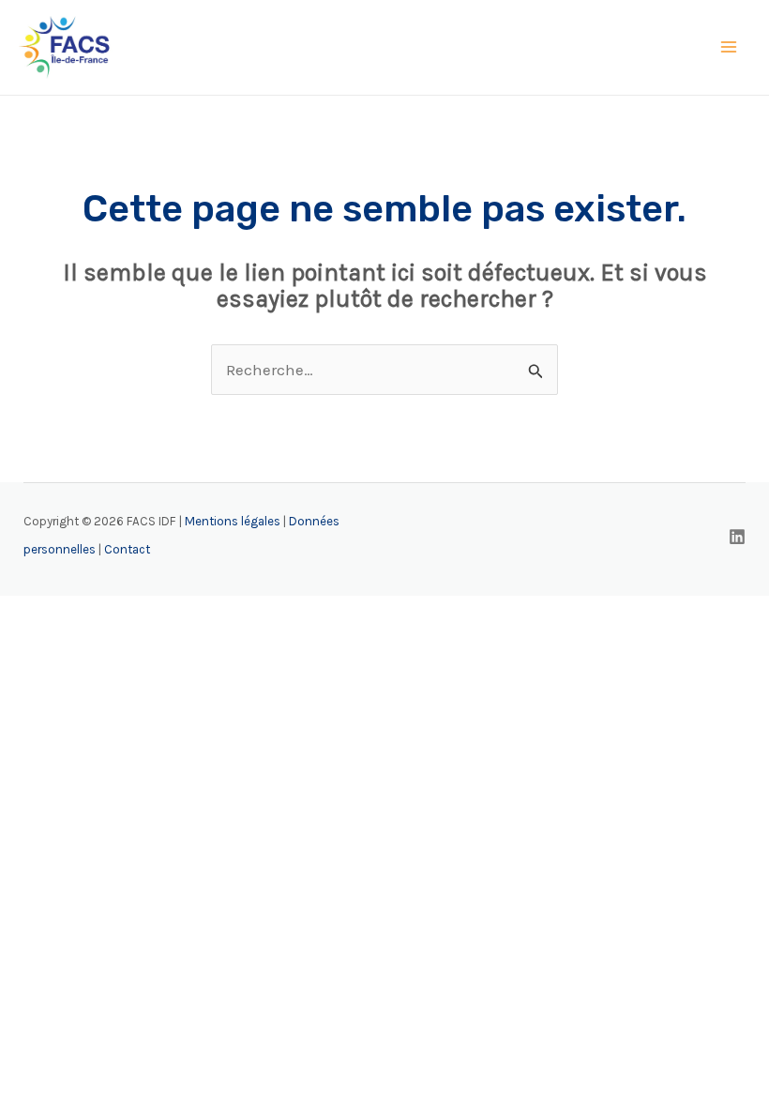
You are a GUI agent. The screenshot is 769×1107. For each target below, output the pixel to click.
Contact (127, 549)
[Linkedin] (737, 536)
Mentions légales (232, 521)
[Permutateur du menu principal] (729, 47)
